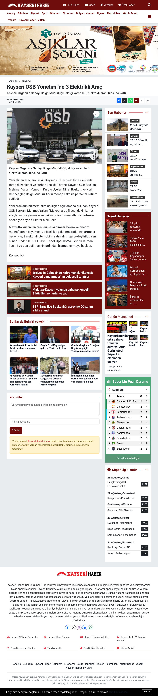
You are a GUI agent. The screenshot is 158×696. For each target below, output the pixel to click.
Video (91, 4)
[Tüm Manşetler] (147, 316)
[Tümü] (147, 112)
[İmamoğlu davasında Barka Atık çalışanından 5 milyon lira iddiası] (85, 364)
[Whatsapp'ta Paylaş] (130, 100)
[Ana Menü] (149, 16)
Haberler (12, 81)
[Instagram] (79, 627)
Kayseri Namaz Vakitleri (97, 637)
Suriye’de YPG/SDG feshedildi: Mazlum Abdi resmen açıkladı (139, 127)
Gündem (23, 13)
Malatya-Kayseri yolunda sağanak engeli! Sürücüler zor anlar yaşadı (139, 203)
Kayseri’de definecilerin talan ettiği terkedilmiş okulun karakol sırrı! (138, 188)
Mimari (134, 182)
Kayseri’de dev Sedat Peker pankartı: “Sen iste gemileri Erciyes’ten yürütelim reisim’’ (23, 380)
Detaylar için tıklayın (127, 458)
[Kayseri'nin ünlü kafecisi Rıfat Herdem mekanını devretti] (24, 334)
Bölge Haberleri (85, 13)
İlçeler (101, 13)
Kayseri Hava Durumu (59, 637)
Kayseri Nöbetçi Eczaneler (24, 637)
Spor (44, 13)
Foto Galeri (73, 4)
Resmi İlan (113, 13)
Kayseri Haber (137, 166)
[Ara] (149, 4)
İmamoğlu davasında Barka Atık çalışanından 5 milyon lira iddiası (84, 378)
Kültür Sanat (130, 13)
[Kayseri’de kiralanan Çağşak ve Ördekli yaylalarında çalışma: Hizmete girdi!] (54, 364)
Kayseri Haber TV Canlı (32, 19)
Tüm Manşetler (55, 648)
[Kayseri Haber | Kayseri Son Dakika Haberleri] (28, 5)
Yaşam (12, 19)
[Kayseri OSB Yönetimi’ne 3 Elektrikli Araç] (54, 136)
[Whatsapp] (90, 627)
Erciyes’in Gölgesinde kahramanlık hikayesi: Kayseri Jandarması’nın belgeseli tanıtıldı (138, 173)
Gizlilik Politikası (118, 692)
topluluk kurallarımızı (39, 441)
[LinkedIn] (84, 627)
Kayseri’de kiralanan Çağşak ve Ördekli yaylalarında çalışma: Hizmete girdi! (52, 380)
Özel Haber (128, 4)
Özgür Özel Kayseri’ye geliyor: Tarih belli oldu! (53, 347)
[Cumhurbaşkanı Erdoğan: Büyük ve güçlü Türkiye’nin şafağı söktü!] (85, 334)
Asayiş (11, 13)
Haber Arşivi (127, 648)
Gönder (16, 430)
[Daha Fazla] (136, 100)
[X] (73, 627)
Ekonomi (68, 13)
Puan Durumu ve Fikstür (22, 648)
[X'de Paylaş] (124, 100)
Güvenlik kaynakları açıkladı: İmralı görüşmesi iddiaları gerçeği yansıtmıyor (139, 142)
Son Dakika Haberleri (94, 648)
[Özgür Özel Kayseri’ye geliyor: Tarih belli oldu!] (54, 334)
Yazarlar (108, 4)
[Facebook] (67, 627)
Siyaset (34, 13)
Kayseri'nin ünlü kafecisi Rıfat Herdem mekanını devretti (23, 348)
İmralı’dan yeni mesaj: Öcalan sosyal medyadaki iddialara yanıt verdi (138, 158)
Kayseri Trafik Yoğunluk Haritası (131, 639)
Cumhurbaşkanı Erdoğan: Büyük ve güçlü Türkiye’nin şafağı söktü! (85, 348)
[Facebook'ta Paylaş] (119, 100)
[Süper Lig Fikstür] (147, 469)
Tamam (147, 692)
